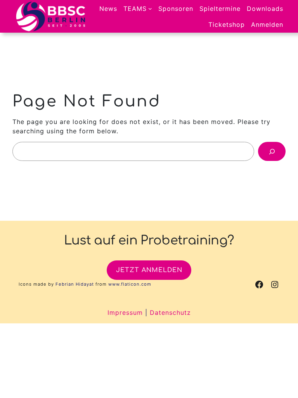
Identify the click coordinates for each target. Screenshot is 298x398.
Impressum (125, 312)
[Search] (272, 151)
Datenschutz (170, 312)
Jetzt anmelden (149, 270)
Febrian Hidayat (74, 284)
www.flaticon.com (129, 284)
